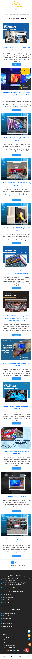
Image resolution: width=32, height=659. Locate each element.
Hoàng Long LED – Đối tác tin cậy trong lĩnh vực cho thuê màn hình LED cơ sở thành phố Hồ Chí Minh (16, 95)
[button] (16, 9)
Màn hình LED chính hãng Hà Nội (17, 496)
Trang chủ (6, 14)
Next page (22, 562)
